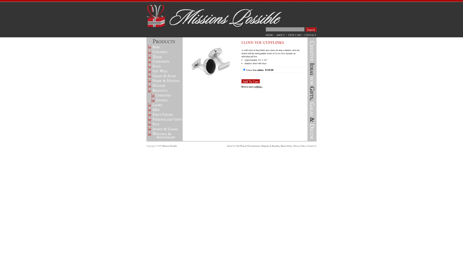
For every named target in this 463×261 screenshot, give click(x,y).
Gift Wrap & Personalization (248, 145)
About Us (231, 145)
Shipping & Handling (271, 145)
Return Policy (286, 145)
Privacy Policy (300, 145)
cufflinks (258, 86)
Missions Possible (169, 145)
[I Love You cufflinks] (210, 83)
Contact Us (312, 145)
